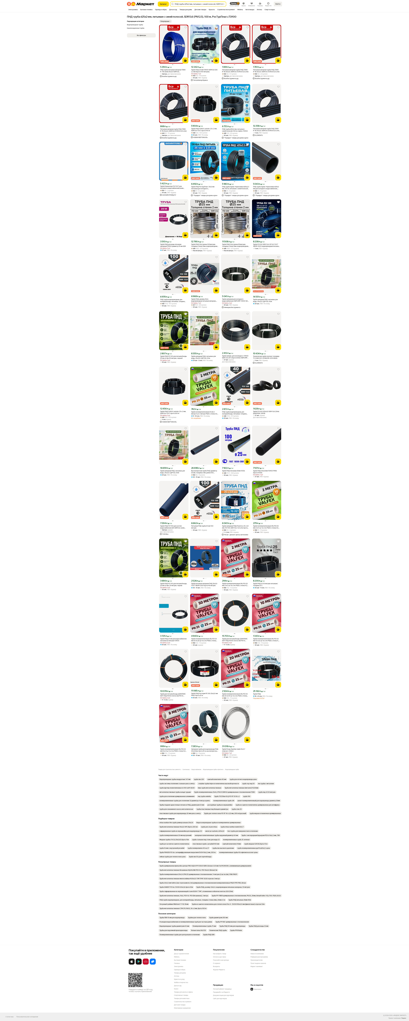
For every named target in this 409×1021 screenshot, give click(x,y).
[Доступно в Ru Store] (153, 964)
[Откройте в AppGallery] (146, 964)
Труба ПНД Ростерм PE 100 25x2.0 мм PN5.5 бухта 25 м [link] (204, 694)
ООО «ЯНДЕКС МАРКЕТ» (397, 1015)
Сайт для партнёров (220, 998)
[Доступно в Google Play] (139, 964)
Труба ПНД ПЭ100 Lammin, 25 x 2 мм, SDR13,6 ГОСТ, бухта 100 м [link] (204, 129)
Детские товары (179, 1005)
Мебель (176, 957)
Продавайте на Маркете (221, 992)
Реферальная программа (259, 957)
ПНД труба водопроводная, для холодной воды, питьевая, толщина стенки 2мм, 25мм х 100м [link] (172, 300)
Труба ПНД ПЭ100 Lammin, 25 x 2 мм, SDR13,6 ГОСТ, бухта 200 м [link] (173, 412)
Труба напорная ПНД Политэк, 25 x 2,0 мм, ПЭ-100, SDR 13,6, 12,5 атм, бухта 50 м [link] (235, 527)
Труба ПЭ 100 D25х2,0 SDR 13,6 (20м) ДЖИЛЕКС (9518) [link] (266, 412)
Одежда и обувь (179, 970)
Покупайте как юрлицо (221, 960)
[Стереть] (224, 4)
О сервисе (216, 963)
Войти (277, 4)
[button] (165, 21)
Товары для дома (180, 973)
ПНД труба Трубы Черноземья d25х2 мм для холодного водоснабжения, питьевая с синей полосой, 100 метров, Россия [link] (266, 188)
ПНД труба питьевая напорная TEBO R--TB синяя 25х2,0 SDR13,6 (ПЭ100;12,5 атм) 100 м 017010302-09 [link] (173, 71)
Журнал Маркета (219, 970)
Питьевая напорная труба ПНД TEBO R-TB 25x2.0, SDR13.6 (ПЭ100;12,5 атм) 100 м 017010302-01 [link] (266, 130)
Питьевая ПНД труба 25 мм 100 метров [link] (202, 527)
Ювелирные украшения (182, 1008)
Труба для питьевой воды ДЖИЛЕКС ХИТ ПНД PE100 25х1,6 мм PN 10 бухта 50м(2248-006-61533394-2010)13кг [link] (173, 695)
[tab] (133, 9)
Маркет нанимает (257, 966)
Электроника (178, 966)
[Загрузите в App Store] (132, 964)
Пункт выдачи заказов (258, 963)
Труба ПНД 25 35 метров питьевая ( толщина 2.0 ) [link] (265, 584)
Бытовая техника (180, 960)
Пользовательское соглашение (27, 1017)
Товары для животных (181, 998)
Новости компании (257, 954)
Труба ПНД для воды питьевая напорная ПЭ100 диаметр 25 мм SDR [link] (173, 245)
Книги (176, 989)
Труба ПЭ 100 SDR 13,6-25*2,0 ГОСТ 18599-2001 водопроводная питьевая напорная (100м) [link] (266, 245)
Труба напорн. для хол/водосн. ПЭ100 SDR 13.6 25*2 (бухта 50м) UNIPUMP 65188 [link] (235, 357)
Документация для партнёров (223, 995)
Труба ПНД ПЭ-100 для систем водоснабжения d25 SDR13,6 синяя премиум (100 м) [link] (172, 527)
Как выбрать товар (219, 954)
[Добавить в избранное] (185, 27)
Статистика (9, 1017)
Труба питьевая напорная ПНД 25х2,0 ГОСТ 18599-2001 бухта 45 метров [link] (204, 584)
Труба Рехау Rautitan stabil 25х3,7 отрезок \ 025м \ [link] (233, 750)
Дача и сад (177, 985)
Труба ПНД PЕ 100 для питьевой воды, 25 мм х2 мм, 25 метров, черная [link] (173, 584)
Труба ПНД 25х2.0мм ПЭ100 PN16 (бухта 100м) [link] (265, 472)
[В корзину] (185, 60)
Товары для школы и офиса (183, 992)
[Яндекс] (403, 1018)
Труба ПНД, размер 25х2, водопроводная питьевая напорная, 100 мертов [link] (203, 300)
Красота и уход (179, 979)
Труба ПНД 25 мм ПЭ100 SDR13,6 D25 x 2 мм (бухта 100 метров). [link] (204, 71)
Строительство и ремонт (182, 1001)
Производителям (257, 960)
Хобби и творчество (181, 982)
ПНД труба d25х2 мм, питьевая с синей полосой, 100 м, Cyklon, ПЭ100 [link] (235, 130)
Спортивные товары (181, 995)
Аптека (176, 976)
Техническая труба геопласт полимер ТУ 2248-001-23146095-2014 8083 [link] (266, 357)
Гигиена (177, 963)
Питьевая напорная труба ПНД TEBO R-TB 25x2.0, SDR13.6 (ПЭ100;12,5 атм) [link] (235, 71)
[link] (175, 779)
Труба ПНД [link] (257, 694)
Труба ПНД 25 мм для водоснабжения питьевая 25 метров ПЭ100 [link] (173, 640)
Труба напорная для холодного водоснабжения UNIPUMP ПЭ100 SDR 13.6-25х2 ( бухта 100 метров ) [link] (235, 300)
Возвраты (216, 966)
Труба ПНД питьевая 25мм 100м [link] (233, 471)
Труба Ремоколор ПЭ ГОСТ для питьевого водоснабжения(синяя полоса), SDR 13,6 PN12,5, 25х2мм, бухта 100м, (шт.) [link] (172, 187)
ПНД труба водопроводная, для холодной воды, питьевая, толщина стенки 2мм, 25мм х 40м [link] (234, 413)
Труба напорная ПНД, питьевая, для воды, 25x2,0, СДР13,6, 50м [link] (265, 300)
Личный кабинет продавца (222, 989)
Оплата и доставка (219, 957)
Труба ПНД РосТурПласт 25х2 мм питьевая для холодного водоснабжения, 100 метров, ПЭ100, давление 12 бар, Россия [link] (204, 188)
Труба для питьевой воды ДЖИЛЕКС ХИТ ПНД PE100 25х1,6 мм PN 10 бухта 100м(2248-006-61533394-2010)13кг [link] (235, 640)
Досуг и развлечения (181, 954)
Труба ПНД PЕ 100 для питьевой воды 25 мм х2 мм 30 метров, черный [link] (173, 357)
